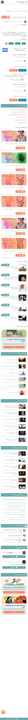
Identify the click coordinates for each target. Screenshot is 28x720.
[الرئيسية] (25, 11)
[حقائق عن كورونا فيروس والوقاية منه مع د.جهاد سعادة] (14, 157)
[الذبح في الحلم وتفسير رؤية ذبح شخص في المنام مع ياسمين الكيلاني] (14, 179)
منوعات (22, 11)
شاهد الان (19, 148)
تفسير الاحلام (17, 11)
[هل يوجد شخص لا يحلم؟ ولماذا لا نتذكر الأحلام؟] (14, 223)
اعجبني (20, 79)
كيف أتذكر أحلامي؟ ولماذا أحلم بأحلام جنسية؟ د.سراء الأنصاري (15, 144)
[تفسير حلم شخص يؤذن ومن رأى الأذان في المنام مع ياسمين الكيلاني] (14, 201)
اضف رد (16, 79)
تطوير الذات (4, 295)
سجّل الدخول (22, 70)
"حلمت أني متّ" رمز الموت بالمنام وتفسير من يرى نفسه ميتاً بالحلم (14, 252)
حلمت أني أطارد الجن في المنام (20, 120)
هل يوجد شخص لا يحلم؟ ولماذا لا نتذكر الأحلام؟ (15, 231)
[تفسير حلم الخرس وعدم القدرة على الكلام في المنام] (22, 288)
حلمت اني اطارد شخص (9, 11)
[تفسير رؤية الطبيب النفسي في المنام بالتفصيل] (22, 308)
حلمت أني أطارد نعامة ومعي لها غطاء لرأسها (17, 115)
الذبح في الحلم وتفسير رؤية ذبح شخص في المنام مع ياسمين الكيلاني (14, 188)
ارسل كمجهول (13, 70)
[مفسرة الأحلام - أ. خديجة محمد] (25, 74)
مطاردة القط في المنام (22, 123)
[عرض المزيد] (6, 43)
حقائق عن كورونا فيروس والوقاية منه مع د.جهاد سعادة (15, 166)
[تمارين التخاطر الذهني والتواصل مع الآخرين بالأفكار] (22, 298)
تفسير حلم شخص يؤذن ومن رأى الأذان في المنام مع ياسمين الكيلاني (14, 210)
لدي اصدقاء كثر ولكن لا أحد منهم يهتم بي (18, 109)
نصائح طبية (5, 153)
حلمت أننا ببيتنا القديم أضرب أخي (19, 112)
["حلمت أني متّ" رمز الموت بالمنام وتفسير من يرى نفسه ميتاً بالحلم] (14, 243)
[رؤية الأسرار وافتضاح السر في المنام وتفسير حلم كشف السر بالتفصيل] (22, 278)
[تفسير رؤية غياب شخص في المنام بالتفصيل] (22, 268)
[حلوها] (26, 2)
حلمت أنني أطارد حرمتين (21, 117)
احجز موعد (12, 557)
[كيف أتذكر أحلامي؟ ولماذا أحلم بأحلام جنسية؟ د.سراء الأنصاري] (14, 136)
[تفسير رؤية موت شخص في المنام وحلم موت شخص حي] (22, 318)
